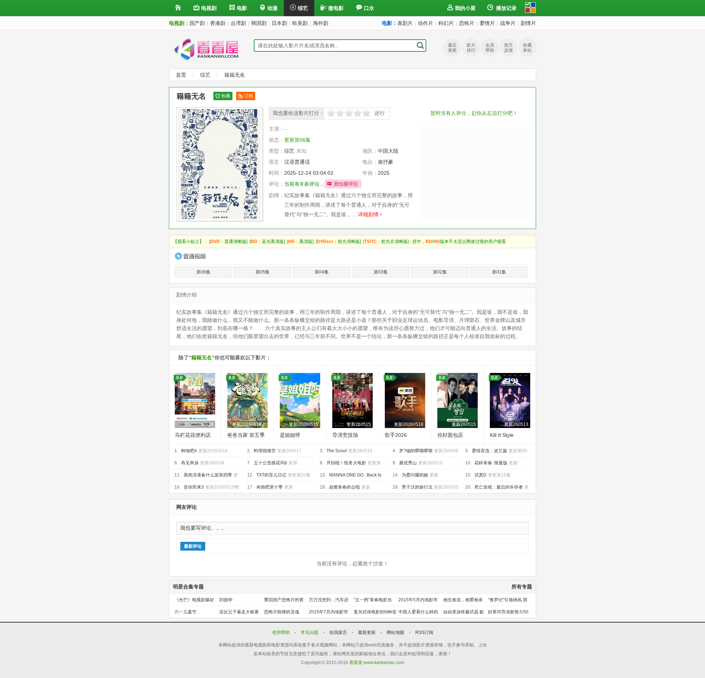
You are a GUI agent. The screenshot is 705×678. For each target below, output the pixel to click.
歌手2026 (396, 435)
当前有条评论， (304, 184)
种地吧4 (189, 450)
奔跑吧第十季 (269, 487)
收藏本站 (527, 48)
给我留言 (338, 632)
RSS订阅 (424, 632)
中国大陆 (388, 151)
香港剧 (217, 23)
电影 (242, 8)
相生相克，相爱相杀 (463, 599)
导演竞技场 (345, 435)
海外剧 (320, 23)
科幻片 (446, 23)
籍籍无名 (234, 75)
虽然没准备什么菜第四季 (208, 475)
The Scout (336, 450)
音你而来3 (194, 487)
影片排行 (471, 48)
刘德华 (225, 599)
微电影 (336, 8)
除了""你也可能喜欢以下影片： (224, 357)
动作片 (425, 23)
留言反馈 (508, 48)
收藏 (225, 95)
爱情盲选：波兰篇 (489, 450)
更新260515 (359, 424)
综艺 (303, 8)
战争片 (508, 23)
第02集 (440, 272)
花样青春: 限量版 (490, 462)
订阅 (248, 95)
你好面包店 (450, 435)
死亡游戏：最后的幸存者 (498, 487)
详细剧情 (368, 214)
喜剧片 (405, 23)
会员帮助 (489, 48)
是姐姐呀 (290, 435)
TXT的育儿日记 (271, 475)
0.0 (179, 377)
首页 (181, 75)
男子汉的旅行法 (417, 487)
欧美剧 (300, 23)
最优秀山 (408, 462)
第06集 (203, 272)
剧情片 (528, 23)
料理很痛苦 (265, 450)
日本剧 (279, 23)
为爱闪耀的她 (415, 475)
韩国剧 (259, 23)
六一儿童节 (185, 611)
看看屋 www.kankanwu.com (376, 662)
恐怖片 (466, 23)
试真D (480, 475)
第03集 (381, 272)
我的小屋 (465, 8)
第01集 (499, 272)
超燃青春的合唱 (344, 487)
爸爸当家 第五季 (246, 435)
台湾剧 (238, 23)
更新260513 (516, 424)
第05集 (263, 272)
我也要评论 (343, 184)
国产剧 (197, 23)
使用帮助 (281, 632)
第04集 (322, 272)
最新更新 (367, 632)
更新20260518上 (249, 424)
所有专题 (521, 587)
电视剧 (209, 8)
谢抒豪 (385, 162)
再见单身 (190, 462)
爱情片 (487, 23)
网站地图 (396, 632)
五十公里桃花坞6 (270, 462)
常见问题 (310, 632)
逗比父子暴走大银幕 (239, 611)
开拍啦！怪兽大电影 (346, 462)
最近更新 (452, 48)
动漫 (272, 8)
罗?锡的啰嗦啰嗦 (416, 450)
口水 (369, 8)
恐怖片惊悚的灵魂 (281, 611)
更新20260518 (198, 424)
